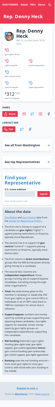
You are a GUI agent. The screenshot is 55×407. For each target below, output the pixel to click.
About (41, 4)
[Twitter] (35, 114)
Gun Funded (10, 4)
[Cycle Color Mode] (50, 4)
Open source (42, 394)
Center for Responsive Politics (25, 221)
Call (11, 129)
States (24, 4)
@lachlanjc (21, 394)
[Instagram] (43, 114)
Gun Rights (11, 217)
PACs (33, 4)
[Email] (26, 114)
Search (44, 194)
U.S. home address (15, 189)
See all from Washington (22, 145)
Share (12, 114)
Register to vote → (27, 388)
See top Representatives (22, 162)
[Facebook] (51, 114)
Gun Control (29, 217)
